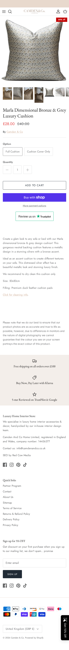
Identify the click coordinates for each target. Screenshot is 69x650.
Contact (7, 491)
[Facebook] (5, 465)
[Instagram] (12, 465)
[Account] (57, 11)
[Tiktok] (25, 465)
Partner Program (12, 486)
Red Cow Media (21, 455)
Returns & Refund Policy (16, 514)
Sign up (12, 574)
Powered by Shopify (34, 637)
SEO (5, 455)
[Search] (12, 11)
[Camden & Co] (34, 11)
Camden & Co (15, 132)
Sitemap (7, 503)
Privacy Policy (10, 525)
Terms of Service (12, 508)
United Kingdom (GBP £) (20, 629)
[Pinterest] (18, 465)
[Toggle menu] (4, 11)
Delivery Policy (11, 519)
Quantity (8, 162)
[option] (34, 50)
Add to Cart (34, 185)
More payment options (34, 205)
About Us (8, 497)
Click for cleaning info (15, 295)
